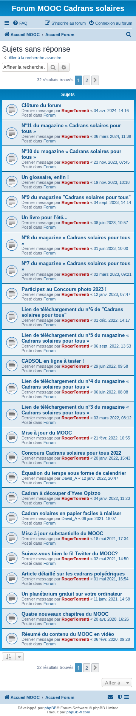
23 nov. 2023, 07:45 (112, 162)
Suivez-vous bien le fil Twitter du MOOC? (70, 553)
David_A (69, 478)
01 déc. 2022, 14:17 (112, 320)
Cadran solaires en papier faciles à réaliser (71, 513)
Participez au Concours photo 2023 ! (64, 289)
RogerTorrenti (75, 110)
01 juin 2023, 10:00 (111, 248)
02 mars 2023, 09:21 (112, 274)
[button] (95, 80)
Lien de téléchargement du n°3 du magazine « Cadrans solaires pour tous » (75, 410)
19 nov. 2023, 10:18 (112, 182)
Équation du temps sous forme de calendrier (74, 473)
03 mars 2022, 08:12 (112, 418)
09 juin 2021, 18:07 (99, 518)
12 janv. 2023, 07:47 (112, 294)
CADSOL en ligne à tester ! (53, 361)
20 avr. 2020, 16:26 (111, 619)
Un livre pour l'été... (45, 217)
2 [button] (86, 80)
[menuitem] (20, 23)
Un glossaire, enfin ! (45, 177)
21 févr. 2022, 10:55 (112, 438)
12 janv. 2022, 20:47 (100, 478)
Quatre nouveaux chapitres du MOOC (65, 614)
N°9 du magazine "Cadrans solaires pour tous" (76, 197)
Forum (49, 115)
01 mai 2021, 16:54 (111, 579)
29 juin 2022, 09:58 (111, 366)
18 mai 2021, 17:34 (111, 538)
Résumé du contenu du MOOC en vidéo (68, 634)
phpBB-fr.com (78, 712)
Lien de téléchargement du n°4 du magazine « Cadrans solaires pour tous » (75, 384)
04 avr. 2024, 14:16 (111, 110)
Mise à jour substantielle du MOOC (62, 533)
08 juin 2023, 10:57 (111, 222)
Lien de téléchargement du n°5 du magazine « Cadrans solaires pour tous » (75, 338)
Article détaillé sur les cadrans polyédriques (73, 574)
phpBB (51, 708)
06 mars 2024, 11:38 (112, 136)
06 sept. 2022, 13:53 (112, 346)
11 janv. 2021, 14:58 (112, 599)
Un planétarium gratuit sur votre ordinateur (72, 594)
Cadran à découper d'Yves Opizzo (61, 493)
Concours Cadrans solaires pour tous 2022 (71, 453)
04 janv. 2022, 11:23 (112, 498)
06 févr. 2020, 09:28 (112, 639)
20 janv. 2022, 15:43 (112, 458)
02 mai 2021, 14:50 (111, 558)
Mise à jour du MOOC (47, 433)
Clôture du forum (42, 105)
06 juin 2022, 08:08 (111, 392)
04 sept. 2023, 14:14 (112, 202)
